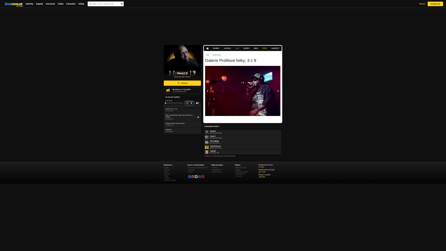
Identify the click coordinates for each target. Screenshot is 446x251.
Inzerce (190, 172)
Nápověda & (240, 167)
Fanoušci (70, 4)
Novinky (216, 48)
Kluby (81, 4)
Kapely (39, 4)
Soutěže (167, 178)
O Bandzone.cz (240, 174)
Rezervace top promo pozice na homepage (198, 169)
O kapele (227, 48)
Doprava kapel (216, 172)
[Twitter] (196, 176)
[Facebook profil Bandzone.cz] (189, 176)
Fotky (264, 48)
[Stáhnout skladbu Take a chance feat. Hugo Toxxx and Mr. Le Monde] (198, 117)
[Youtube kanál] (192, 176)
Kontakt (237, 170)
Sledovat (184, 83)
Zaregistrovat (435, 4)
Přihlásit (422, 4)
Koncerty (50, 4)
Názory (246, 48)
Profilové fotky (216, 55)
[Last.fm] (203, 176)
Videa (60, 4)
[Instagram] (199, 176)
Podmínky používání (241, 172)
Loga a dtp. (239, 176)
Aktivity (29, 4)
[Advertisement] (223, 25)
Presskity (214, 167)
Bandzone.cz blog (170, 180)
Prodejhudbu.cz (217, 170)
